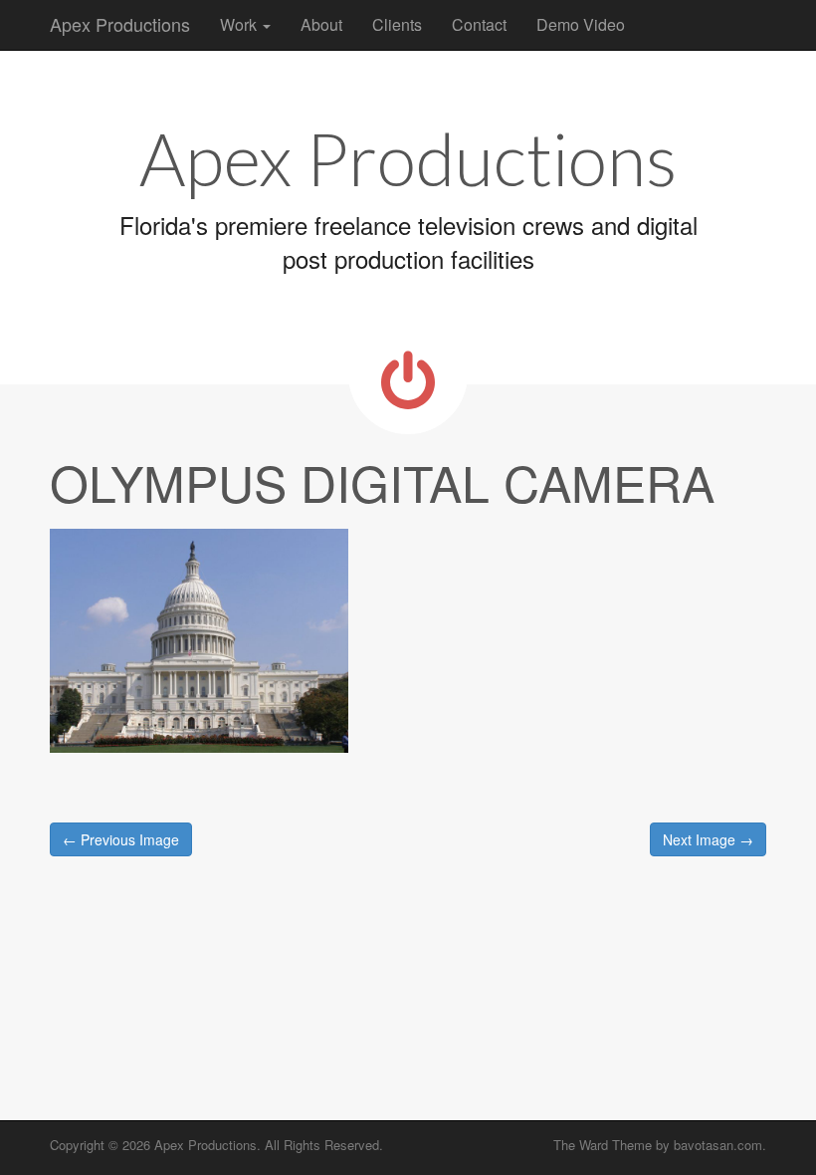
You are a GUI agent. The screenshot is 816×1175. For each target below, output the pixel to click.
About (321, 24)
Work (240, 24)
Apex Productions (120, 24)
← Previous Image (121, 839)
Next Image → (708, 839)
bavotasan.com (718, 1144)
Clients (397, 24)
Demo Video (580, 24)
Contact (479, 24)
